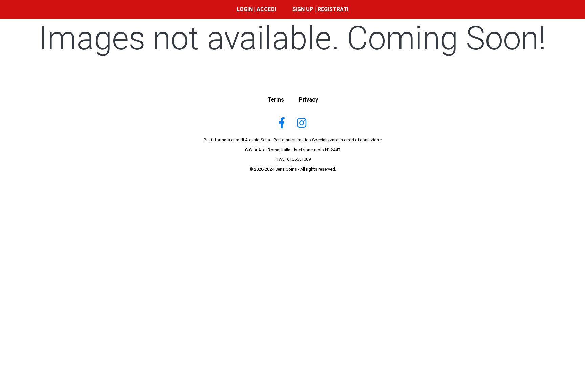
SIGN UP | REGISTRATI (320, 9)
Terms (275, 99)
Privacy (308, 99)
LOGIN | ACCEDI (256, 9)
